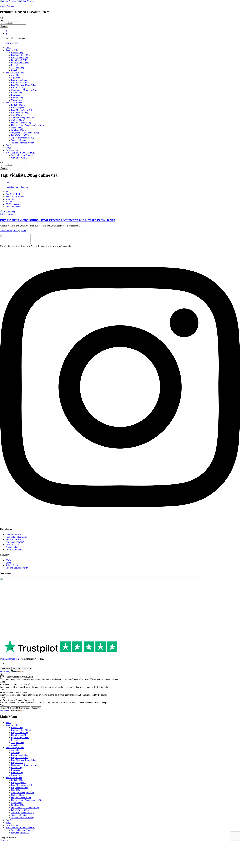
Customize (5, 669)
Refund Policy (12, 565)
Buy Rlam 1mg (18, 87)
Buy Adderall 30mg (19, 80)
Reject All (16, 669)
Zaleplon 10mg (17, 67)
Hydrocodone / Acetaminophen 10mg (27, 125)
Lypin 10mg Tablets (20, 62)
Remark (23, 684)
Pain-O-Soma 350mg (20, 135)
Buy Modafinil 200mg (21, 55)
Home (8, 47)
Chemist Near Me (13, 534)
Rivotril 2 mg (17, 97)
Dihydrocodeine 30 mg (21, 123)
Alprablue (15, 75)
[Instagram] (120, 523)
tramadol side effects (14, 539)
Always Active (26, 677)
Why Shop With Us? (20, 158)
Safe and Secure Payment (22, 155)
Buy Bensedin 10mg (20, 82)
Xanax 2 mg (16, 100)
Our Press (10, 145)
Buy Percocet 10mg (19, 113)
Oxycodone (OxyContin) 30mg (25, 133)
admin (23, 230)
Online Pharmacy (7, 6)
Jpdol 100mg (16, 128)
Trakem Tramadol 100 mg (22, 143)
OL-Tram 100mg (18, 130)
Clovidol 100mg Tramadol (22, 118)
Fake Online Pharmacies (16, 537)
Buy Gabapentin (18, 108)
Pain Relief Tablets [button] (14, 102)
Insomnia (10, 199)
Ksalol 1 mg (16, 92)
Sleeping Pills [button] (12, 50)
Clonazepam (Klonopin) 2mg (24, 90)
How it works (12, 150)
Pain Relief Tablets (14, 194)
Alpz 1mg (15, 77)
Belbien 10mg (17, 52)
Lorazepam (16, 95)
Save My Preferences (20, 708)
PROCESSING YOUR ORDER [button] (20, 153)
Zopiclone (15, 70)
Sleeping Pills (12, 725)
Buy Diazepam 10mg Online (23, 85)
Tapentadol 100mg (19, 140)
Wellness (9, 201)
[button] (4, 840)
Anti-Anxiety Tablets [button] (15, 72)
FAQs (8, 148)
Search (4, 26)
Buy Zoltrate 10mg (19, 57)
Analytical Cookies (11, 692)
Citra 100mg (16, 115)
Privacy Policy (12, 547)
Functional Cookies (11, 684)
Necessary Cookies (11, 677)
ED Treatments (12, 204)
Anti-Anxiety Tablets (15, 196)
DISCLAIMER (12, 544)
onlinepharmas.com (10, 659)
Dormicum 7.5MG (19, 60)
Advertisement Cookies (13, 700)
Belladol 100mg (18, 105)
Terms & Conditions (14, 549)
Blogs (8, 563)
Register (15, 43)
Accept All (27, 669)
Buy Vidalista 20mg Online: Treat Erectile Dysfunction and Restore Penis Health (57, 220)
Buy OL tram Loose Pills (22, 110)
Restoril (14, 65)
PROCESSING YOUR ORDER (20, 827)
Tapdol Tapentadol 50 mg (22, 138)
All (7, 191)
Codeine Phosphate (19, 120)
